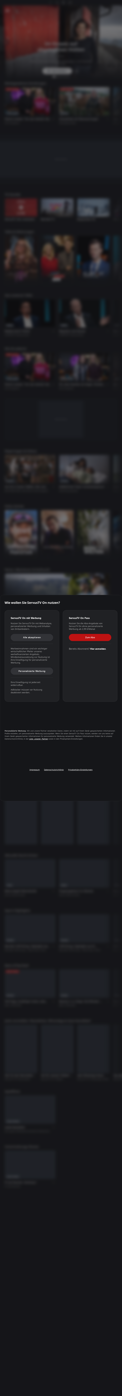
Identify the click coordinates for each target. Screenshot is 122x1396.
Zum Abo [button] (90, 637)
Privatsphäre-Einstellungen (80, 770)
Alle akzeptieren (32, 637)
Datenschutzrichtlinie (54, 770)
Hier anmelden (98, 648)
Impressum (34, 770)
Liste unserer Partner (38, 739)
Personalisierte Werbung (31, 671)
